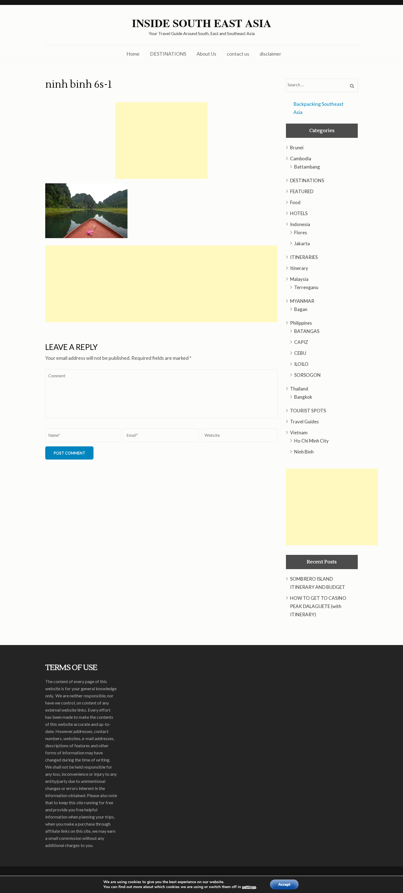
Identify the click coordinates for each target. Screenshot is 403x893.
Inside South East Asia (201, 23)
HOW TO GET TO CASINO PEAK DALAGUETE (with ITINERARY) (318, 606)
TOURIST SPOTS (308, 410)
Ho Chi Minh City (311, 441)
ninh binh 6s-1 (78, 84)
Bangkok (303, 397)
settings (249, 887)
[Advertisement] (161, 140)
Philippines (301, 323)
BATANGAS (306, 331)
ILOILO (301, 364)
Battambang (307, 167)
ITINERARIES (304, 257)
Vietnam (299, 432)
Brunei (296, 147)
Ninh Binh (304, 452)
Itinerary (299, 268)
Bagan (300, 309)
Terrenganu (306, 287)
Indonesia (300, 224)
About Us (206, 54)
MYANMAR (302, 301)
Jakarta (302, 243)
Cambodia (300, 158)
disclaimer (270, 54)
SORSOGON (307, 375)
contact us (238, 54)
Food (295, 202)
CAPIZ (301, 342)
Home (133, 54)
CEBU (300, 353)
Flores (300, 232)
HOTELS (299, 213)
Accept (284, 884)
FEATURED (301, 191)
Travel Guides (304, 421)
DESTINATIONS (168, 54)
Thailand (299, 389)
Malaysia (299, 279)
